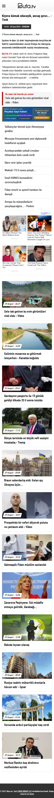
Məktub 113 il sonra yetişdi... (20, 170)
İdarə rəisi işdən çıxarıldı (18, 162)
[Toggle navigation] (4, 5)
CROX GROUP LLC (25, 791)
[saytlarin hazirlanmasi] (27, 114)
